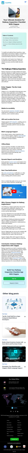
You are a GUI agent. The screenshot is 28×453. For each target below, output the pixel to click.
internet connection (20, 151)
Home (8, 420)
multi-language (22, 135)
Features (19, 422)
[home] (9, 2)
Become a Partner (19, 430)
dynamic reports (13, 162)
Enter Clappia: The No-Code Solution (10, 40)
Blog (18, 420)
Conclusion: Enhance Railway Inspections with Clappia (12, 44)
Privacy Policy (10, 429)
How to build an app (10, 432)
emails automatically (8, 173)
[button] (25, 2)
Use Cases (9, 422)
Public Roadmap (10, 435)
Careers (19, 427)
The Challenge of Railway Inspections (10, 38)
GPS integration (13, 122)
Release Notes (20, 433)
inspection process (15, 252)
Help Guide (9, 424)
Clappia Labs (20, 435)
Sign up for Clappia (17, 258)
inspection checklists (14, 111)
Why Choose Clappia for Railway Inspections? (12, 42)
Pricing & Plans (10, 427)
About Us (19, 424)
